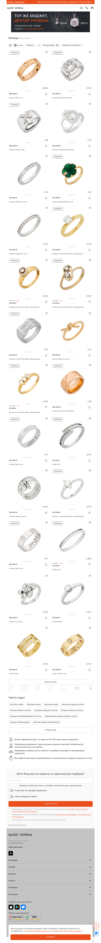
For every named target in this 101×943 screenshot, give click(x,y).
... (63, 688)
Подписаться (50, 804)
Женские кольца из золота (73, 704)
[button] (51, 45)
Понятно (50, 937)
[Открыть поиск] (81, 8)
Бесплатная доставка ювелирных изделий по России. (38, 2)
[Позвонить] (86, 7)
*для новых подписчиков (17, 825)
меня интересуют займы (26, 796)
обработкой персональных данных (67, 931)
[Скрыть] (92, 2)
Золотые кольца (16, 704)
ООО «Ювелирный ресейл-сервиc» (24, 811)
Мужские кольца (51, 704)
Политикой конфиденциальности (37, 931)
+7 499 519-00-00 (15, 843)
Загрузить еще (50, 682)
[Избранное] (46, 51)
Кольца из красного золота (45, 710)
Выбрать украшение (73, 2)
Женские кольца (34, 704)
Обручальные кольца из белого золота (61, 716)
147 (77, 688)
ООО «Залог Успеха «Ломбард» (77, 809)
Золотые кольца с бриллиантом (46, 722)
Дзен (10, 853)
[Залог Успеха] (15, 8)
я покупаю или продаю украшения (31, 790)
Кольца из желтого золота (72, 710)
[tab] (26, 90)
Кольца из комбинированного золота (25, 716)
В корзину (46, 94)
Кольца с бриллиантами (20, 722)
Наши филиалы (15, 847)
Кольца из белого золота (20, 710)
